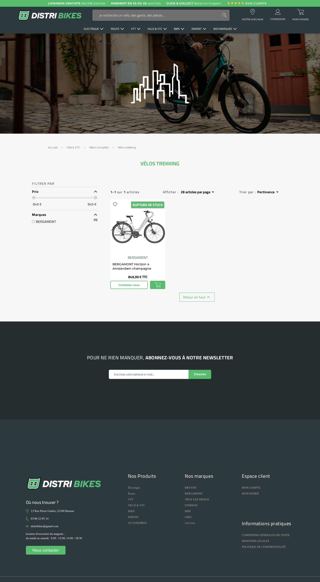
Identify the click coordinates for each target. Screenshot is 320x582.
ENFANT (133, 517)
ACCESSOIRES (137, 523)
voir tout (190, 523)
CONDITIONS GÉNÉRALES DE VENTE (266, 535)
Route (131, 493)
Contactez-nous (129, 285)
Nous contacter (45, 550)
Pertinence (268, 192)
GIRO (188, 517)
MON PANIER (250, 493)
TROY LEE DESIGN (197, 499)
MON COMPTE (251, 487)
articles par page (198, 192)
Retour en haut (197, 297)
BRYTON (190, 487)
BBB (188, 511)
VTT (130, 499)
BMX (131, 511)
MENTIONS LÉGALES (255, 541)
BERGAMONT (194, 493)
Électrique (134, 487)
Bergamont (138, 257)
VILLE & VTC (136, 505)
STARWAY (191, 505)
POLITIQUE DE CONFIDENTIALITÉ (264, 546)
